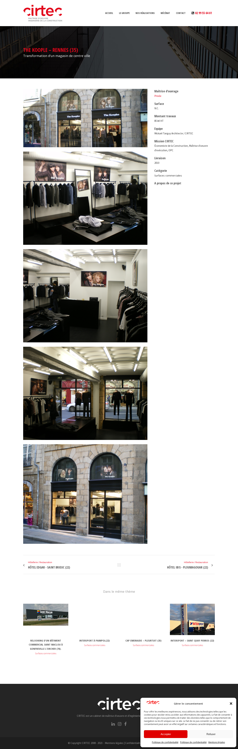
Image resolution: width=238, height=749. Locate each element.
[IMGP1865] (85, 247)
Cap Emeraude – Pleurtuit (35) (143, 640)
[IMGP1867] (85, 442)
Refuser (211, 734)
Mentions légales (216, 742)
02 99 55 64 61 (203, 13)
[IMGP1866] (85, 344)
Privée (157, 96)
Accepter (166, 734)
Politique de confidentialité (165, 742)
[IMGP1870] (85, 149)
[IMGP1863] (85, 546)
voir (45, 618)
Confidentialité (133, 743)
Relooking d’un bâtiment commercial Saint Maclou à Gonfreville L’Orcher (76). (46, 644)
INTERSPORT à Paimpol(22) (94, 640)
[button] (231, 703)
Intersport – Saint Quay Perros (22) (192, 640)
